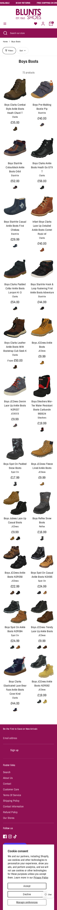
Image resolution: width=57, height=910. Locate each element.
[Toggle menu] (5, 24)
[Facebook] (5, 836)
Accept (27, 886)
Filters (10, 50)
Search (6, 772)
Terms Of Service (12, 795)
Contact (7, 783)
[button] (35, 23)
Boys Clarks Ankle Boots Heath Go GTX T (42, 167)
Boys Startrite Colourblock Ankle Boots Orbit (15, 167)
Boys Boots (16, 41)
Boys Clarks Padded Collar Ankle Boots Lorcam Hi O (15, 288)
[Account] (43, 23)
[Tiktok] (15, 836)
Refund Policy (10, 812)
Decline (27, 894)
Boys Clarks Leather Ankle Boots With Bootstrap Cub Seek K (15, 347)
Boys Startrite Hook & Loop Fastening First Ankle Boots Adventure (42, 288)
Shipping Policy (11, 801)
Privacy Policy (41, 877)
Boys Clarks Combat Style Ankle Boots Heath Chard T (15, 109)
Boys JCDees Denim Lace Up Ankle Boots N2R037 (15, 405)
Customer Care (11, 789)
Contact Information (13, 806)
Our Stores (8, 818)
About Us (8, 778)
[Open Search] (5, 33)
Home (5, 41)
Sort (21, 50)
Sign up (14, 750)
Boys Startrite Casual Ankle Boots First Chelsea (15, 226)
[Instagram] (10, 836)
